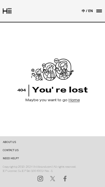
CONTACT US (10, 150)
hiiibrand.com (43, 166)
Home (74, 100)
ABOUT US (9, 142)
